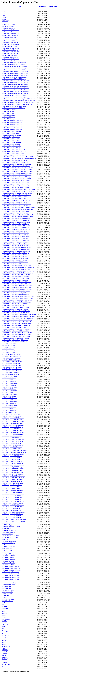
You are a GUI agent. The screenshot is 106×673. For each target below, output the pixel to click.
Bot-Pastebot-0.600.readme (9, 541)
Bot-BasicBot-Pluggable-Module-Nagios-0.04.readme (16, 218)
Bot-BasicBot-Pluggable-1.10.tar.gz (11, 137)
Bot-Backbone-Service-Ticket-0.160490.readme (14, 95)
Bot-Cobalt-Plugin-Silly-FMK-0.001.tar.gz (13, 477)
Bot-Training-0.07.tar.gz (8, 564)
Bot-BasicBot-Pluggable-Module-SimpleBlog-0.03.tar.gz (16, 291)
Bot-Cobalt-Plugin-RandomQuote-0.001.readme (14, 450)
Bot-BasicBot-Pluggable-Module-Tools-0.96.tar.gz (15, 309)
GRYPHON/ (5, 617)
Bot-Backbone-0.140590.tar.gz (10, 42)
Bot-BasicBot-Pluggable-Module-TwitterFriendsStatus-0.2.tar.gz (18, 316)
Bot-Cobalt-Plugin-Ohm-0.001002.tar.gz (12, 441)
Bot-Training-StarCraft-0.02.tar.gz (10, 575)
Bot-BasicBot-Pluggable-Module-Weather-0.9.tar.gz (15, 327)
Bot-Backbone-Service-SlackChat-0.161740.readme (15, 88)
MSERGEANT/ (6, 646)
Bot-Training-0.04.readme (8, 555)
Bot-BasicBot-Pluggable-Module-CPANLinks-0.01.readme (17, 167)
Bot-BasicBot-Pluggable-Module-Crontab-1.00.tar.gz (15, 184)
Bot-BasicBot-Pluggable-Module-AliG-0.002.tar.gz (15, 162)
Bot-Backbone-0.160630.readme (10, 55)
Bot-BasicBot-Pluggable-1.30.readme (11, 146)
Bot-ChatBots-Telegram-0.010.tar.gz (11, 363)
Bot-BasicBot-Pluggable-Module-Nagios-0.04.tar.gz (15, 220)
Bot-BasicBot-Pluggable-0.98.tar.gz (11, 133)
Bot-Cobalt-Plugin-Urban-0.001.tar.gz (11, 510)
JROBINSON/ (5, 635)
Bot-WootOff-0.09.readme (8, 588)
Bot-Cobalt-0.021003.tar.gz (9, 410)
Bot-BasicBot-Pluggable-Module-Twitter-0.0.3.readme (16, 311)
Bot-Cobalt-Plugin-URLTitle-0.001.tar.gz (12, 496)
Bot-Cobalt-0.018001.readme (9, 383)
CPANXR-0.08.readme (8, 599)
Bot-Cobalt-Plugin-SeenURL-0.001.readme (13, 454)
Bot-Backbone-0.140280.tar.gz (10, 35)
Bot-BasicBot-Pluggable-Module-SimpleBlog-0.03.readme (17, 289)
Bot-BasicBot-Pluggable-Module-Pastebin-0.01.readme (16, 247)
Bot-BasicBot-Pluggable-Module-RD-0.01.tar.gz (14, 256)
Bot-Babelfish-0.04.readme (9, 26)
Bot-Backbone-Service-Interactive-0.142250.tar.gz (15, 71)
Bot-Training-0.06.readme (8, 559)
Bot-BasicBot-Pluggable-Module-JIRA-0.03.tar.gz (15, 213)
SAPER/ (4, 655)
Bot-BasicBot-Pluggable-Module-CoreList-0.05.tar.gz (16, 180)
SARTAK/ (4, 657)
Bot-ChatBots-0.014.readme (9, 350)
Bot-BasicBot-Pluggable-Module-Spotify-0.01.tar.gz (15, 294)
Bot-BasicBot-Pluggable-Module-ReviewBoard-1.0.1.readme (18, 271)
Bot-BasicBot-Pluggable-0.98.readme (11, 131)
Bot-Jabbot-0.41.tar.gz (7, 534)
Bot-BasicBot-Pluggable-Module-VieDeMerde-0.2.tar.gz (16, 323)
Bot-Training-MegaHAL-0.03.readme (11, 570)
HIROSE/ (4, 622)
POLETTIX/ (5, 650)
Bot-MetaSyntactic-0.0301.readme (11, 535)
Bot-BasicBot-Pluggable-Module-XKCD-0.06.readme (16, 336)
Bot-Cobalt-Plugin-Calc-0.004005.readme (13, 432)
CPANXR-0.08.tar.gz (7, 601)
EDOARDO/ (5, 608)
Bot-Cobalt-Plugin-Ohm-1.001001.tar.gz (12, 445)
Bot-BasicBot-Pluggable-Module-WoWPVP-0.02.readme (17, 332)
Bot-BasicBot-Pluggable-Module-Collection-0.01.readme (16, 175)
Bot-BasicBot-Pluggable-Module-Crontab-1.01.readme (16, 186)
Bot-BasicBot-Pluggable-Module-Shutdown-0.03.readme (16, 282)
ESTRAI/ (4, 610)
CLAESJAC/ (5, 595)
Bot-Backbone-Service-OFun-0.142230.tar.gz (14, 79)
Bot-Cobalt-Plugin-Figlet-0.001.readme (12, 436)
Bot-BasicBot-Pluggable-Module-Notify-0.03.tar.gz (15, 238)
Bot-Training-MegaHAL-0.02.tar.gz (11, 568)
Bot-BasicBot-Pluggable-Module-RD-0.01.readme (15, 254)
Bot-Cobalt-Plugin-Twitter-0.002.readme (12, 483)
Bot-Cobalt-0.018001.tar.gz (9, 385)
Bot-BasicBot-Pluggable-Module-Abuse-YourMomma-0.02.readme (19, 157)
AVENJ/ (4, 17)
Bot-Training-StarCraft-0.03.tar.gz (10, 579)
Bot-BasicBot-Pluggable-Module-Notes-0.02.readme (15, 233)
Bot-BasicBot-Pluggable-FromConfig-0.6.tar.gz (14, 155)
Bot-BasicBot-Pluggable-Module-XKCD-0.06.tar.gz (15, 338)
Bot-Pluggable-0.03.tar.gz (8, 546)
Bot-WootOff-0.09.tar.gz (8, 590)
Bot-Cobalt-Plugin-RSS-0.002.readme (12, 447)
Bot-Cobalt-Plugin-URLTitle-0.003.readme (13, 501)
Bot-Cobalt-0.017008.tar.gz (9, 381)
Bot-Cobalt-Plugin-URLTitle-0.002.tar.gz (12, 499)
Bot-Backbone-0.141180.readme (10, 44)
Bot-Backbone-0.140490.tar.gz (10, 39)
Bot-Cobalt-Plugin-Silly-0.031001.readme (13, 468)
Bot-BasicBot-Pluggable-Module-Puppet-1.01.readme (16, 251)
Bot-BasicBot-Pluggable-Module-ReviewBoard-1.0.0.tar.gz (17, 269)
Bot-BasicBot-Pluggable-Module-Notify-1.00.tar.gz (15, 245)
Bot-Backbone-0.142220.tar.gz (10, 50)
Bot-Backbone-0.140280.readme (10, 33)
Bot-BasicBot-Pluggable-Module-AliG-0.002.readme (15, 160)
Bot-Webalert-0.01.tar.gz (8, 586)
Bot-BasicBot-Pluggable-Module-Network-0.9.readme (16, 229)
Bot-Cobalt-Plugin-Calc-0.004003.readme (13, 425)
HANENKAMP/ (6, 619)
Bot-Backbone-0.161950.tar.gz (10, 60)
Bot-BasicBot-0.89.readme (9, 109)
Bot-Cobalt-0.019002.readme (9, 390)
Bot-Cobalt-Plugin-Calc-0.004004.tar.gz (12, 430)
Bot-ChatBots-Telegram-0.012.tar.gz (11, 367)
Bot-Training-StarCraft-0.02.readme (11, 573)
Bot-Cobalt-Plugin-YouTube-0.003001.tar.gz (13, 521)
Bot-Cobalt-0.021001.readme (9, 401)
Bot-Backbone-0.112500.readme (10, 30)
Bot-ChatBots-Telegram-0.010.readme (12, 361)
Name (19, 6)
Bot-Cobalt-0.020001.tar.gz (9, 399)
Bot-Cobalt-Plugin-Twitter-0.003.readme (12, 486)
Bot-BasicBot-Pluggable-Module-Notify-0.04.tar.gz (15, 242)
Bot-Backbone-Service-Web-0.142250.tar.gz (13, 108)
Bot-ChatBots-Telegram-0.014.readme (12, 369)
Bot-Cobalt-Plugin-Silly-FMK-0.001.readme (13, 476)
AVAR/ (3, 15)
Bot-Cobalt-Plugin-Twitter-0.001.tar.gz (12, 481)
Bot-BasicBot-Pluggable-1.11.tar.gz (11, 140)
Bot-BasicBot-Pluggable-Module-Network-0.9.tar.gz (15, 231)
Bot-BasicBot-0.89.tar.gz (8, 111)
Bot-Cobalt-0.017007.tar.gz (9, 378)
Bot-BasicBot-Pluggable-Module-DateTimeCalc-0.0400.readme (18, 189)
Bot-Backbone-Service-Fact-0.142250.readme (14, 62)
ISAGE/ (4, 626)
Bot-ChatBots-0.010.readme (9, 343)
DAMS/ (4, 602)
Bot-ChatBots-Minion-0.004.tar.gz (11, 360)
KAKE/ (4, 637)
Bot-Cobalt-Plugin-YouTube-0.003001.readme (14, 519)
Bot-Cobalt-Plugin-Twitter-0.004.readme (12, 490)
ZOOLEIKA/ (5, 668)
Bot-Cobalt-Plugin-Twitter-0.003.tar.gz (12, 488)
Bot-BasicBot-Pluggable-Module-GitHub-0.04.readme (16, 200)
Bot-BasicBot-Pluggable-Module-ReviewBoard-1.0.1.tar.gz (17, 273)
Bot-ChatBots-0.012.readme (9, 347)
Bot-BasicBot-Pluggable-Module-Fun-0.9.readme (14, 196)
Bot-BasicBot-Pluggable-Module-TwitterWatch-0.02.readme (17, 318)
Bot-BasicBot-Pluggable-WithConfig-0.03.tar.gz (14, 341)
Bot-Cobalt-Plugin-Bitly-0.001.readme (12, 414)
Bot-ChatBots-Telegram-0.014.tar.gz (11, 370)
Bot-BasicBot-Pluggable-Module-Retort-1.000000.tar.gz (16, 265)
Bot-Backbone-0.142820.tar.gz (10, 53)
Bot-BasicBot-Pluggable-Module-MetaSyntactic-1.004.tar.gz (17, 216)
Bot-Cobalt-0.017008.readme (9, 379)
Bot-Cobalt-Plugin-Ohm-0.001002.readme (13, 439)
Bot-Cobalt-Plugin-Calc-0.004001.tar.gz (12, 419)
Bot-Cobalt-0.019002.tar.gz (9, 392)
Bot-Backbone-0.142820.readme (10, 51)
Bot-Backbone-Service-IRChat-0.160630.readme (14, 66)
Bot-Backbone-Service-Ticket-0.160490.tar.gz (14, 97)
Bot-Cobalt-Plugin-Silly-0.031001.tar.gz (12, 470)
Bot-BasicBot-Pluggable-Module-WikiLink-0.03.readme (16, 329)
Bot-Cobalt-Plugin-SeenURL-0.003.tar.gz (12, 463)
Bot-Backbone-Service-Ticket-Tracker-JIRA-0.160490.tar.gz (17, 104)
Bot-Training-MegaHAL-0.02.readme (11, 566)
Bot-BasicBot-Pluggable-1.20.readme (11, 142)
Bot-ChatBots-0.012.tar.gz (8, 349)
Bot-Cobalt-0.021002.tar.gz (9, 407)
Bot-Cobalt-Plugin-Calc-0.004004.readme (13, 428)
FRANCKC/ (5, 613)
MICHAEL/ (5, 641)
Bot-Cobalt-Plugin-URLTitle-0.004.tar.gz (12, 506)
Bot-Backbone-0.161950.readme (10, 59)
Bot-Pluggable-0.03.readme (9, 544)
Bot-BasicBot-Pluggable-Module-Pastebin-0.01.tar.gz (15, 249)
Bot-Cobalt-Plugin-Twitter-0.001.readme (12, 479)
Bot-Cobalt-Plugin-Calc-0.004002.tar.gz (12, 423)
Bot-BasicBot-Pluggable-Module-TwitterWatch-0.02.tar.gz (17, 320)
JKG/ (3, 633)
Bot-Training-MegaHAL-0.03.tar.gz (11, 572)
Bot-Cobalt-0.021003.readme (9, 409)
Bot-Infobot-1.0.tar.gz (7, 528)
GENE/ (4, 615)
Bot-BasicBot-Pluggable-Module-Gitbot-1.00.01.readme (16, 204)
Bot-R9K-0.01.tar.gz (7, 550)
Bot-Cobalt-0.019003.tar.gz (9, 396)
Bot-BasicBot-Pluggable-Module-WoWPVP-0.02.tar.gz (16, 334)
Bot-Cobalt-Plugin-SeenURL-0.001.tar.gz (12, 456)
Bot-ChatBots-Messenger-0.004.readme (12, 354)
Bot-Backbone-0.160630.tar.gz (10, 57)
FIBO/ (3, 612)
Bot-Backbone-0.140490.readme (10, 37)
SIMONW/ (4, 659)
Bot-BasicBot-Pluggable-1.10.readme (11, 135)
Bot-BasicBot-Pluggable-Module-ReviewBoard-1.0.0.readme (18, 267)
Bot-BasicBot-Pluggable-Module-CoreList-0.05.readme (16, 178)
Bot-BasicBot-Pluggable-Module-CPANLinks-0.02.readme (17, 171)
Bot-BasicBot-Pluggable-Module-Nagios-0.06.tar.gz (15, 227)
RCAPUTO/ (5, 651)
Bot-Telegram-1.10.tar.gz (8, 554)
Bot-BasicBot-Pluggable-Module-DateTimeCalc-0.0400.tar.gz (18, 191)
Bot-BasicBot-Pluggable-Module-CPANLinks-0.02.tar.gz (17, 173)
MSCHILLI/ (5, 644)
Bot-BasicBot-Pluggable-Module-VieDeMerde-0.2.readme (17, 321)
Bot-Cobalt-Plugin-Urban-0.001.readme (12, 508)
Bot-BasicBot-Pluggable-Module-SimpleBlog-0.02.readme (17, 285)
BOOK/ (4, 22)
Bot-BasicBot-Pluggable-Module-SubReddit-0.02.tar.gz (16, 302)
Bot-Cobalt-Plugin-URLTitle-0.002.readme (13, 497)
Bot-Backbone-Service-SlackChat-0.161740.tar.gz (15, 89)
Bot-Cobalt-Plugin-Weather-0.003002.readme (13, 515)
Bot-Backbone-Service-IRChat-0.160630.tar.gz (14, 68)
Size (48, 6)
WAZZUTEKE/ (6, 664)
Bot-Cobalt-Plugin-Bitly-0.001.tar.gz (11, 416)
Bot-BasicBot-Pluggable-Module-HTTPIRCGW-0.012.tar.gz (18, 209)
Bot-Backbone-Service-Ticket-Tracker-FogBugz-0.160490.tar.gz (18, 100)
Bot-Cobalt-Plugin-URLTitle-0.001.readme (13, 494)
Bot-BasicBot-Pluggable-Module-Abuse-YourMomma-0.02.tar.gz (19, 158)
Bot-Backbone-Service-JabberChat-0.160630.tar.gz (15, 75)
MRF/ (3, 642)
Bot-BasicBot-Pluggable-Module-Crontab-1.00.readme (16, 182)
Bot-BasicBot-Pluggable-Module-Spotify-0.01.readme (16, 292)
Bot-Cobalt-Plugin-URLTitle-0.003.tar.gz (12, 503)
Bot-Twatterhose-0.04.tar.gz (9, 583)
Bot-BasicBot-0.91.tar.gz (8, 115)
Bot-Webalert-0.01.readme (8, 584)
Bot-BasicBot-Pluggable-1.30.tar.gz (11, 147)
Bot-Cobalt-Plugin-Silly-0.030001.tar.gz (12, 467)
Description (53, 6)
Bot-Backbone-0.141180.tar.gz (10, 46)
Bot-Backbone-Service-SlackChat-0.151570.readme (15, 80)
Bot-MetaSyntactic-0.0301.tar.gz (10, 537)
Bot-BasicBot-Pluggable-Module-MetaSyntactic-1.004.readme (18, 215)
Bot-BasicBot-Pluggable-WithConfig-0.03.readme (15, 340)
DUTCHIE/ (5, 606)
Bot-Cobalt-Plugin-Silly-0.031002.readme (13, 472)
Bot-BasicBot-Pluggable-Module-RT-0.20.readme (15, 262)
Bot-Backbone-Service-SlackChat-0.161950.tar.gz (15, 93)
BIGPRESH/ (5, 21)
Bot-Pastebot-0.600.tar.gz (8, 543)
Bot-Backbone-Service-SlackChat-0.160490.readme (15, 84)
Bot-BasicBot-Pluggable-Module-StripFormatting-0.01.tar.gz (17, 298)
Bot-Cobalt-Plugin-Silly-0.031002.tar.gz (12, 474)
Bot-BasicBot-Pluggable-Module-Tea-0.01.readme (15, 303)
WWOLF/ (4, 666)
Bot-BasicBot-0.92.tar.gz (8, 117)
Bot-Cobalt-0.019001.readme (9, 387)
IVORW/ (4, 628)
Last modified (42, 6)
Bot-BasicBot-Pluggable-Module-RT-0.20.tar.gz (14, 263)
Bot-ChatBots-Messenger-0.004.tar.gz (11, 356)
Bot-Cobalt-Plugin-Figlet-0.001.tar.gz (11, 438)
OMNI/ (3, 648)
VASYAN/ (4, 662)
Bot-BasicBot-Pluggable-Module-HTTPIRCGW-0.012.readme (18, 207)
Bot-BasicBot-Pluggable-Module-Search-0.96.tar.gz (15, 276)
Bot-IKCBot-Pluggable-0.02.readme (11, 525)
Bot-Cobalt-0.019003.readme (9, 394)
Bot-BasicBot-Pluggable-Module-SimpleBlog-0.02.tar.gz (16, 287)
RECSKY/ (4, 653)
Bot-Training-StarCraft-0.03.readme (11, 577)
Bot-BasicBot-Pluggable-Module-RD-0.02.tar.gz (14, 260)
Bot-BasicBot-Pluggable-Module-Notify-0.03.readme (15, 236)
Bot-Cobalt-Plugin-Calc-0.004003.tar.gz (12, 427)
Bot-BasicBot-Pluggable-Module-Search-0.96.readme (16, 274)
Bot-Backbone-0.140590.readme (10, 41)
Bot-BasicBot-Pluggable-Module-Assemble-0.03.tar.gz (16, 166)
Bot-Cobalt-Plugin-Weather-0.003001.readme (13, 512)
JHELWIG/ (5, 631)
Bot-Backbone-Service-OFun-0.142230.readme (14, 77)
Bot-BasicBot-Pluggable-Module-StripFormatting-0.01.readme (18, 296)
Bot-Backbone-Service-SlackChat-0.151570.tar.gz (15, 82)
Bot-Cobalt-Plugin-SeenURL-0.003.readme (13, 461)
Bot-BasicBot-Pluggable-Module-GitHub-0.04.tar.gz (15, 202)
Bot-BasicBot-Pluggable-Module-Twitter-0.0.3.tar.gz (15, 312)
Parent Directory (6, 10)
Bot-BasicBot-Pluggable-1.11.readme (11, 138)
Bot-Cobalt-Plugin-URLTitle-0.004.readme (13, 505)
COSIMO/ (4, 597)
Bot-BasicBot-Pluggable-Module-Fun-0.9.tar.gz (14, 198)
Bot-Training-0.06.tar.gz (8, 561)
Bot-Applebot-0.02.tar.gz (8, 24)
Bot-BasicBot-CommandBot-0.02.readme (12, 120)
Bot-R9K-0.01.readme (7, 548)
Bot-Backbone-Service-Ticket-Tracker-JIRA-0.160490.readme (18, 102)
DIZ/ (3, 604)
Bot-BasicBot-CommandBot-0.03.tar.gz (12, 126)
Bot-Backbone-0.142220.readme (10, 48)
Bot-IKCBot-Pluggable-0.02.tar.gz (11, 526)
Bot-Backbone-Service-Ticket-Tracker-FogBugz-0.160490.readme (19, 99)
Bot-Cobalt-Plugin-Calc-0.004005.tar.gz (12, 434)
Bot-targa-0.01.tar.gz (7, 593)
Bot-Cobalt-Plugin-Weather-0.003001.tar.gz (13, 514)
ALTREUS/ (5, 13)
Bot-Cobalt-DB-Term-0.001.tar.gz (10, 412)
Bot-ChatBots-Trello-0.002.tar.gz (10, 374)
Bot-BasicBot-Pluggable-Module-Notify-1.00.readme (15, 244)
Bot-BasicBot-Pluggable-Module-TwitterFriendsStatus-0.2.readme (19, 314)
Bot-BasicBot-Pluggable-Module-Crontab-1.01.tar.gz (15, 187)
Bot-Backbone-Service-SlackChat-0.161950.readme (15, 91)
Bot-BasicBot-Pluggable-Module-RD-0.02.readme (15, 258)
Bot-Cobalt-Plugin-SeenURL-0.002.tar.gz (12, 459)
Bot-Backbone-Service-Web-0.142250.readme (14, 106)
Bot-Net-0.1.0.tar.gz (7, 539)
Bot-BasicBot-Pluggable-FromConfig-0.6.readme (14, 153)
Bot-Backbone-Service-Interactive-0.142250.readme (15, 70)
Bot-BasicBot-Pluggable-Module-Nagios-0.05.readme (16, 222)
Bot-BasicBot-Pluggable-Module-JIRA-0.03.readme (15, 211)
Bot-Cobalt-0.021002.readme (9, 405)
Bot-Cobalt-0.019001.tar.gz (9, 389)
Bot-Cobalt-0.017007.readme (9, 376)
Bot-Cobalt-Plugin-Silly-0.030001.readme (13, 465)
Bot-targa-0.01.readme (7, 592)
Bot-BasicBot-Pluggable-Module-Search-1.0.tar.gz (15, 280)
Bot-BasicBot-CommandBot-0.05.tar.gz (12, 129)
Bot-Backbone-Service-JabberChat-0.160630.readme (15, 73)
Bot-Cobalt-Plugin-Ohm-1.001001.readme (13, 443)
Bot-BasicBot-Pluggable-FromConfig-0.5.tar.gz (14, 151)
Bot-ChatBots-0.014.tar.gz (8, 352)
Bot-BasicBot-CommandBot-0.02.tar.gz (12, 122)
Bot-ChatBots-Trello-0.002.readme (11, 372)
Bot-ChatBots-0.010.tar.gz (8, 345)
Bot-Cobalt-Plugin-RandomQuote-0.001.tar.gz (14, 452)
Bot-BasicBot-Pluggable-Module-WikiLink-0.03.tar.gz (16, 331)
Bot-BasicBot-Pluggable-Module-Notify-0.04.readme (15, 240)
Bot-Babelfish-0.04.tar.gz (8, 28)
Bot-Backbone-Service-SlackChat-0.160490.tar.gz (15, 86)
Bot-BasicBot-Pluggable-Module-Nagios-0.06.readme (16, 225)
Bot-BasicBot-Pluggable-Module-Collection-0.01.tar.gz (16, 176)
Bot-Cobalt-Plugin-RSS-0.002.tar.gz (11, 448)
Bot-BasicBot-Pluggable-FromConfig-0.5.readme (14, 149)
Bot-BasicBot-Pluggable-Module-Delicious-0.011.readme (17, 193)
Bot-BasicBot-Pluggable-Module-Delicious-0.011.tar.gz (16, 195)
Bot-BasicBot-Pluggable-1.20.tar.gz (11, 144)
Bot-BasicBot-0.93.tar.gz (8, 118)
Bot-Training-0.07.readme (8, 563)
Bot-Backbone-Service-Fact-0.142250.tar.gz (13, 64)
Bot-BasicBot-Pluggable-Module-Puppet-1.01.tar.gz (15, 253)
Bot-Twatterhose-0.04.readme (9, 581)
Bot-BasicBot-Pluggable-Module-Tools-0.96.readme (15, 307)
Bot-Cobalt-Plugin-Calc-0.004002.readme (13, 421)
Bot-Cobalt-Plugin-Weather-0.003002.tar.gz (13, 517)
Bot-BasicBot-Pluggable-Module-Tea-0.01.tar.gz (14, 305)
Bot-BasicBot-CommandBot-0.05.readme (12, 128)
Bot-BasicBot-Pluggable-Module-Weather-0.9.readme (16, 325)
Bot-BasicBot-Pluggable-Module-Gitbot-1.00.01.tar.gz (16, 205)
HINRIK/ (4, 621)
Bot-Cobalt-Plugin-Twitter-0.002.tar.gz (12, 485)
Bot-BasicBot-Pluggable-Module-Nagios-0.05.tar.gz (15, 224)
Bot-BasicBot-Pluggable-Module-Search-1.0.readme (15, 278)
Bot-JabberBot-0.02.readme (9, 530)
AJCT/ (3, 12)
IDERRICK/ (5, 624)
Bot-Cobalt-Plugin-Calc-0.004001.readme (13, 418)
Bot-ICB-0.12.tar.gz (7, 523)
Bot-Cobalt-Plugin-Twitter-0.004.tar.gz (12, 492)
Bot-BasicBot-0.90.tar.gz (8, 113)
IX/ (2, 630)
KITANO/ (4, 639)
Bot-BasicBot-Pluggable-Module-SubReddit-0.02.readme (17, 300)
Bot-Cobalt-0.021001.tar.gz (9, 403)
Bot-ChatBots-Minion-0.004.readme (11, 358)
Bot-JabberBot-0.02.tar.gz (8, 532)
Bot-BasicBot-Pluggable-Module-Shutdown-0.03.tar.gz (16, 283)
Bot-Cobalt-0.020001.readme (9, 398)
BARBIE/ (4, 19)
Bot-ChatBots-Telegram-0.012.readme (12, 365)
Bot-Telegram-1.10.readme (9, 552)
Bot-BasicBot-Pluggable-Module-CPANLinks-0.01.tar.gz (17, 169)
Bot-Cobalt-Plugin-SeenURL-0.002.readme (13, 457)
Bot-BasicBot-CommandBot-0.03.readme (12, 124)
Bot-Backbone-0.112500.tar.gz (10, 31)
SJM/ (3, 660)
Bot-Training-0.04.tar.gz (8, 557)
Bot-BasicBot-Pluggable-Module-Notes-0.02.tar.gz (15, 234)
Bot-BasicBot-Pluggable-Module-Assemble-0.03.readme (16, 164)
